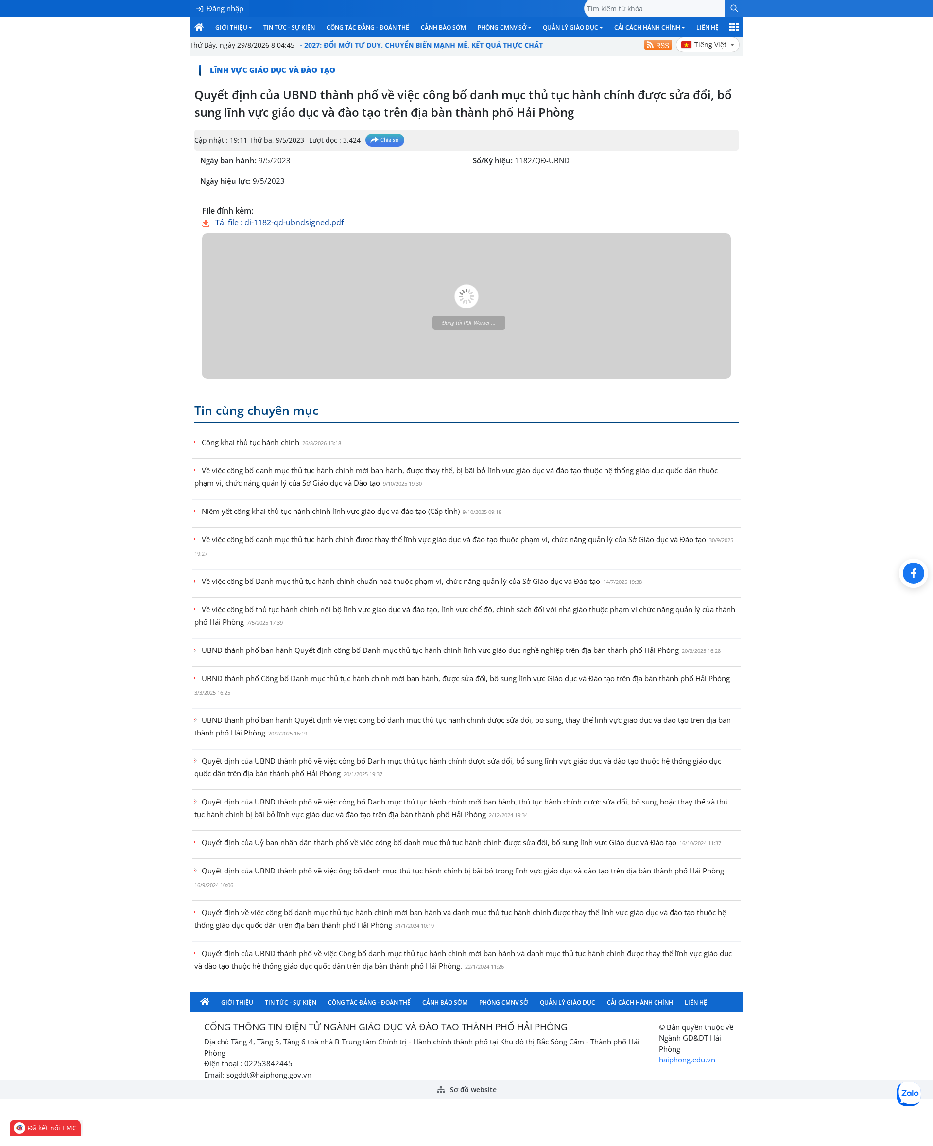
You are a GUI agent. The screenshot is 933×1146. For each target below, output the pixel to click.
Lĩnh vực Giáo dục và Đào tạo (272, 70)
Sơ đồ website (472, 1089)
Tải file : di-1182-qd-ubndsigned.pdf (278, 222)
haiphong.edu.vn (687, 1059)
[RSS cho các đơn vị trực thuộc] (658, 45)
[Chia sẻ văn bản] (384, 140)
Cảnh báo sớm (443, 27)
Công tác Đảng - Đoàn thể (368, 27)
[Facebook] (913, 573)
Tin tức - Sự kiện (289, 27)
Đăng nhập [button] (225, 8)
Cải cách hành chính (647, 27)
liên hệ (707, 27)
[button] (734, 8)
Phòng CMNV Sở (502, 27)
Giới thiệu (231, 27)
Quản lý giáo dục (570, 27)
